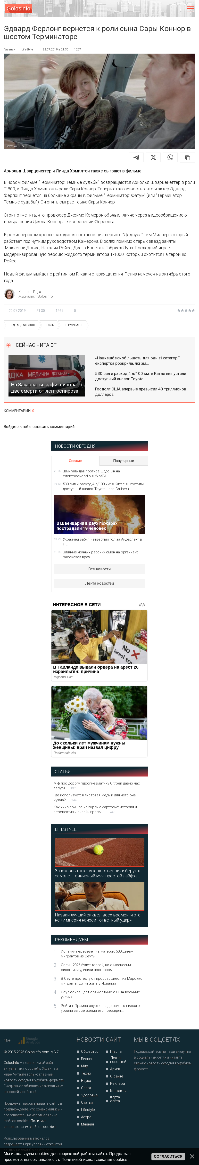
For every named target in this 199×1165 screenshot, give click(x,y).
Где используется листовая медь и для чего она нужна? (95, 797)
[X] (153, 157)
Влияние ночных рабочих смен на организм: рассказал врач (100, 554)
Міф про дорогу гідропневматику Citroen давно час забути (97, 785)
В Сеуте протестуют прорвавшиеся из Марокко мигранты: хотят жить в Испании (101, 981)
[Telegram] (136, 157)
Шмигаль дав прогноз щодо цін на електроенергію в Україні (91, 473)
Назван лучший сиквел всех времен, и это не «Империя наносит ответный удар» (98, 917)
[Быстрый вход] (180, 8)
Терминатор (74, 325)
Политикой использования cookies (94, 1159)
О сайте (116, 1076)
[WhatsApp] (170, 157)
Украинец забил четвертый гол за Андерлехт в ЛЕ (102, 541)
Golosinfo (18, 8)
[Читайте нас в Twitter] (154, 1082)
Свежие (75, 461)
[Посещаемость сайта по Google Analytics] (29, 1040)
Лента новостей (99, 583)
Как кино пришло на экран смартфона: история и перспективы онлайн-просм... (95, 809)
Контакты (118, 1091)
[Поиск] (170, 8)
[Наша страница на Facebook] (139, 1082)
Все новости (99, 569)
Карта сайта (115, 1099)
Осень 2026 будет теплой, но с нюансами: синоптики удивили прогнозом (96, 967)
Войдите (11, 426)
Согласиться (168, 1156)
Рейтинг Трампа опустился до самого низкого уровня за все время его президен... (100, 1008)
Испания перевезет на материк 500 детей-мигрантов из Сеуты (97, 953)
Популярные (123, 461)
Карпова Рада (29, 292)
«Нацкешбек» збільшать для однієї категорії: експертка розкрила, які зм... (138, 361)
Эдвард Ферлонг (23, 325)
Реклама (117, 1083)
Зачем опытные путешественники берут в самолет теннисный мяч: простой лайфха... (98, 873)
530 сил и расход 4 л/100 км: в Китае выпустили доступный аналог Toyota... (140, 376)
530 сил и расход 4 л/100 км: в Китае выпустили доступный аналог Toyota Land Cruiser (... (103, 486)
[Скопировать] (187, 158)
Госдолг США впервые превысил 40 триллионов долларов (140, 392)
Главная (116, 1051)
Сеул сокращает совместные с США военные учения (100, 994)
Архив (115, 1069)
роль (50, 325)
